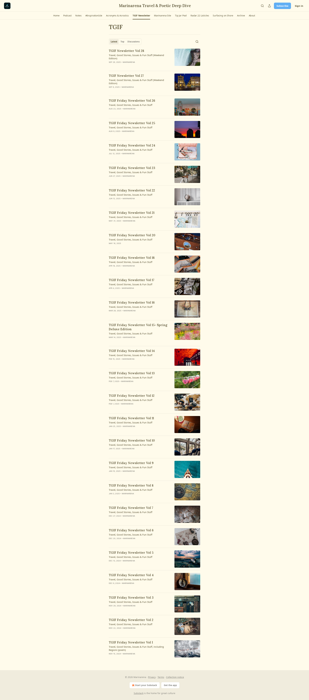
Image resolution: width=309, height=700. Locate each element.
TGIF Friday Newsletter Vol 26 (132, 100)
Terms (161, 677)
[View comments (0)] (131, 66)
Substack (138, 693)
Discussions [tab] (133, 41)
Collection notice (175, 677)
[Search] (262, 6)
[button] (56, 15)
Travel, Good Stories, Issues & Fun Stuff (130, 104)
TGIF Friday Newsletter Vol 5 (131, 552)
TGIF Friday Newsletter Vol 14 (132, 351)
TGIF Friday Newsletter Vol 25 (132, 123)
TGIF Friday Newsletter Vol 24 (132, 145)
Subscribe (282, 5)
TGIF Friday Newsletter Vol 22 (132, 190)
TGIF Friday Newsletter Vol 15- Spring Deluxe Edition (138, 327)
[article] (154, 58)
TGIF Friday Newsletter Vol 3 (131, 597)
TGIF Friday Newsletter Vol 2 (131, 620)
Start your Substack (146, 685)
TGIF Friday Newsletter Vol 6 (131, 530)
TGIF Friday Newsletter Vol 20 (132, 235)
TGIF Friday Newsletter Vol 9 (131, 463)
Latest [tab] (114, 41)
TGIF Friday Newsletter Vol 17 (131, 280)
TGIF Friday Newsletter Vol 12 (131, 396)
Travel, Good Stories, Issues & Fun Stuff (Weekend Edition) (136, 56)
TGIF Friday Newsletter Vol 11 (131, 418)
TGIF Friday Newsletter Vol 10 (132, 440)
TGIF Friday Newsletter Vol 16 (132, 302)
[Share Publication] (269, 6)
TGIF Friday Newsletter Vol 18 (132, 258)
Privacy (152, 677)
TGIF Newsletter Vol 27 (126, 76)
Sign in (299, 5)
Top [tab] (122, 41)
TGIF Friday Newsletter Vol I (131, 642)
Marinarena (129, 62)
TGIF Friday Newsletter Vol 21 (131, 213)
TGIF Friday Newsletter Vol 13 (132, 373)
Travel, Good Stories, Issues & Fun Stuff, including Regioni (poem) (136, 648)
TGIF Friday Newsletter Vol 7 (131, 508)
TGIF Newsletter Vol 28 (126, 51)
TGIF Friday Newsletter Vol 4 (131, 575)
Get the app (170, 685)
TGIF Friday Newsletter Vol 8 (131, 485)
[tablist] (125, 41)
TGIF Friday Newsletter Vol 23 (132, 168)
